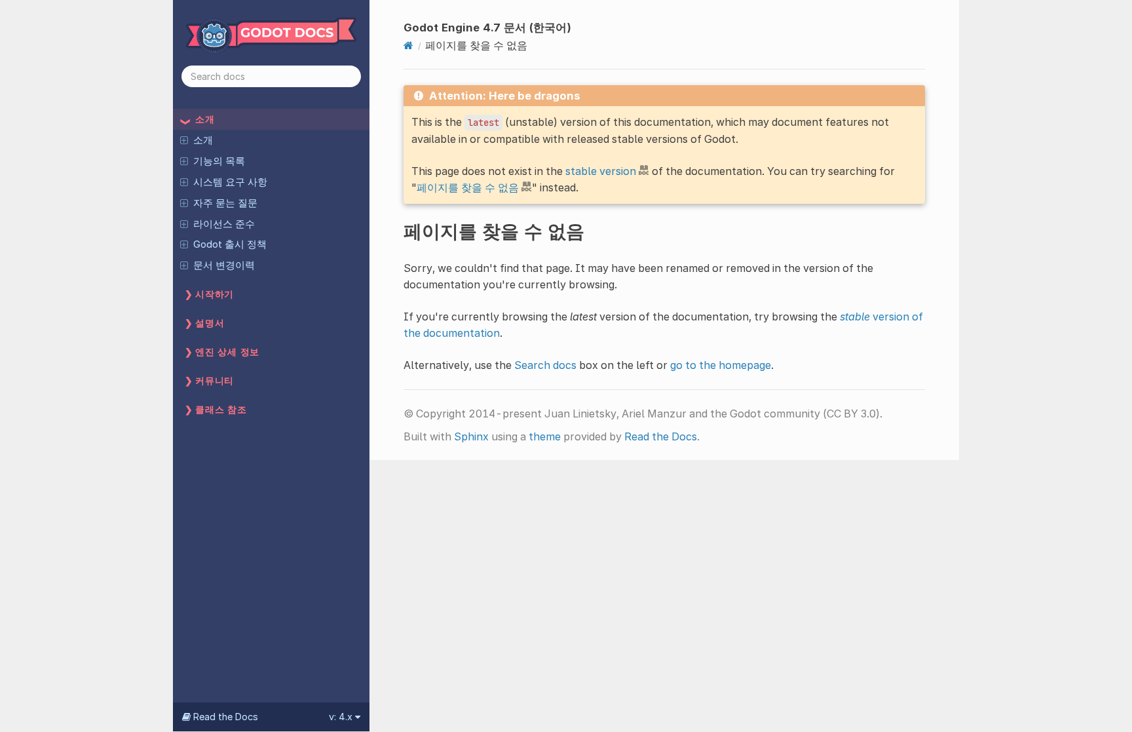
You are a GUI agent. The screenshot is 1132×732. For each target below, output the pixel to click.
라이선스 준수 (224, 224)
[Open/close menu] (184, 139)
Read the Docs (660, 436)
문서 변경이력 (224, 265)
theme (545, 436)
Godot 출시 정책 (230, 244)
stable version (600, 171)
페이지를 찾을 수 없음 (468, 187)
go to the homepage (720, 365)
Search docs (545, 365)
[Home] (408, 45)
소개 (203, 140)
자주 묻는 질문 (225, 203)
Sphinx (471, 436)
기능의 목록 (219, 161)
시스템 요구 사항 (230, 182)
